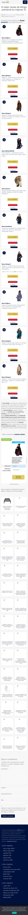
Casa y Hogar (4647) (9, 848)
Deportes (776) (7, 855)
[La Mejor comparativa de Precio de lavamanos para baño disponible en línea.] (20, 603)
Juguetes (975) (7, 853)
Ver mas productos (6, 439)
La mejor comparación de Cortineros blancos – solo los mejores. (20, 695)
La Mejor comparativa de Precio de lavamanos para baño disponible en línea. (20, 609)
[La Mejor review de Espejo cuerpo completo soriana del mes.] (7, 568)
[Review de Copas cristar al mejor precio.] (20, 500)
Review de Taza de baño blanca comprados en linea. (7, 609)
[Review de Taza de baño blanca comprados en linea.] (7, 603)
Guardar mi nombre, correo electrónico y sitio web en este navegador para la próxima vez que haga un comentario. (13, 810)
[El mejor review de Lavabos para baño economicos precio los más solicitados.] (20, 551)
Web (2, 800)
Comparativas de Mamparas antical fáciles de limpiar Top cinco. (7, 541)
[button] (25, 2)
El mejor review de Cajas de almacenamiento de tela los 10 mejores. (7, 524)
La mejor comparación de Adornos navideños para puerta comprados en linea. (7, 558)
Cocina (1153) (7, 867)
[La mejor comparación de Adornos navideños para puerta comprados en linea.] (7, 551)
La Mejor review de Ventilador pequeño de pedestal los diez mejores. (21, 525)
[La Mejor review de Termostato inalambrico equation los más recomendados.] (7, 671)
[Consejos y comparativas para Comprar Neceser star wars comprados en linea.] (7, 636)
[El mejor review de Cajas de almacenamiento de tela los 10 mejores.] (7, 518)
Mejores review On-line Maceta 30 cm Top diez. (7, 592)
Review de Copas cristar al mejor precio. (21, 507)
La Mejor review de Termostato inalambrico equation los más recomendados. (7, 679)
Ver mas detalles (18, 477)
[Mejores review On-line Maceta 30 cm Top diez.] (7, 585)
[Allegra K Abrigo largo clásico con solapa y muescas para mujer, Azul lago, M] (19, 333)
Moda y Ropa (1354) (8, 850)
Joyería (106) (6, 886)
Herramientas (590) (8, 895)
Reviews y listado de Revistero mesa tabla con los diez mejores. (7, 625)
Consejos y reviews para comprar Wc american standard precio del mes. (7, 695)
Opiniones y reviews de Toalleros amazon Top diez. (7, 660)
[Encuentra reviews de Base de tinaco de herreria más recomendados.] (7, 500)
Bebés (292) (6, 874)
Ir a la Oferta (12, 48)
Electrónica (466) (8, 860)
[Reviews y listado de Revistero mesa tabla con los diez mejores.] (7, 619)
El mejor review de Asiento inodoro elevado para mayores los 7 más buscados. (7, 729)
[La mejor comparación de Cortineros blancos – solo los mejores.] (20, 689)
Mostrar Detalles (14, 58)
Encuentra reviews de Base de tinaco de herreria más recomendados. (7, 508)
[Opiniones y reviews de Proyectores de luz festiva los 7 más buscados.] (20, 740)
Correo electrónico (6, 794)
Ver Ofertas (13, 57)
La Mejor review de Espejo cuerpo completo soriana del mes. (7, 575)
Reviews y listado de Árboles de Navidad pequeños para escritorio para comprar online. (20, 593)
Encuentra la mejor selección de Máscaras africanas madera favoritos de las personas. (21, 730)
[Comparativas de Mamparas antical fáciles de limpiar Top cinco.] (7, 535)
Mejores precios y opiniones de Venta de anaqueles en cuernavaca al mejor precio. (20, 679)
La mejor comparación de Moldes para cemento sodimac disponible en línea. (20, 575)
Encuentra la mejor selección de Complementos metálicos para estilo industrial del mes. (20, 661)
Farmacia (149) (7, 878)
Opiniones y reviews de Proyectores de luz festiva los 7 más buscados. (21, 747)
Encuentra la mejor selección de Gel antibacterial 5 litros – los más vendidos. (7, 712)
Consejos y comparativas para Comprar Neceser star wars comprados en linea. (7, 643)
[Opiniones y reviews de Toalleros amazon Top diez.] (7, 653)
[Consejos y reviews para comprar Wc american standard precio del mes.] (7, 689)
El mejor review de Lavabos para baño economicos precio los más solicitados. (21, 558)
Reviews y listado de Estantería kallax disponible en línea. (20, 541)
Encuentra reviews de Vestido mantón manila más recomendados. (7, 747)
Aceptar (14, 912)
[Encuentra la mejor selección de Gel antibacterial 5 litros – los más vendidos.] (7, 705)
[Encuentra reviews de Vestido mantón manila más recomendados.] (7, 740)
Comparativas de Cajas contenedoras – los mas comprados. (21, 711)
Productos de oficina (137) (10, 888)
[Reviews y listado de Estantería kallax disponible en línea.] (20, 535)
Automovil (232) (7, 876)
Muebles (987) (7, 897)
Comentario (4, 769)
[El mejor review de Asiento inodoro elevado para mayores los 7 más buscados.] (7, 722)
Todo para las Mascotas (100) (11, 890)
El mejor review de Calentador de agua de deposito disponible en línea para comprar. (21, 626)
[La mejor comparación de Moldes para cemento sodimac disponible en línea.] (20, 568)
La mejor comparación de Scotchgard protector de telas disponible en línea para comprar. (20, 643)
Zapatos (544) (7, 857)
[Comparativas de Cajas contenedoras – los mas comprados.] (20, 705)
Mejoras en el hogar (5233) (10, 892)
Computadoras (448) (9, 871)
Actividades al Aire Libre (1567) (11, 869)
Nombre (3, 787)
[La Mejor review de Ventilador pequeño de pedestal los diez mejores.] (20, 518)
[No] (26, 910)
